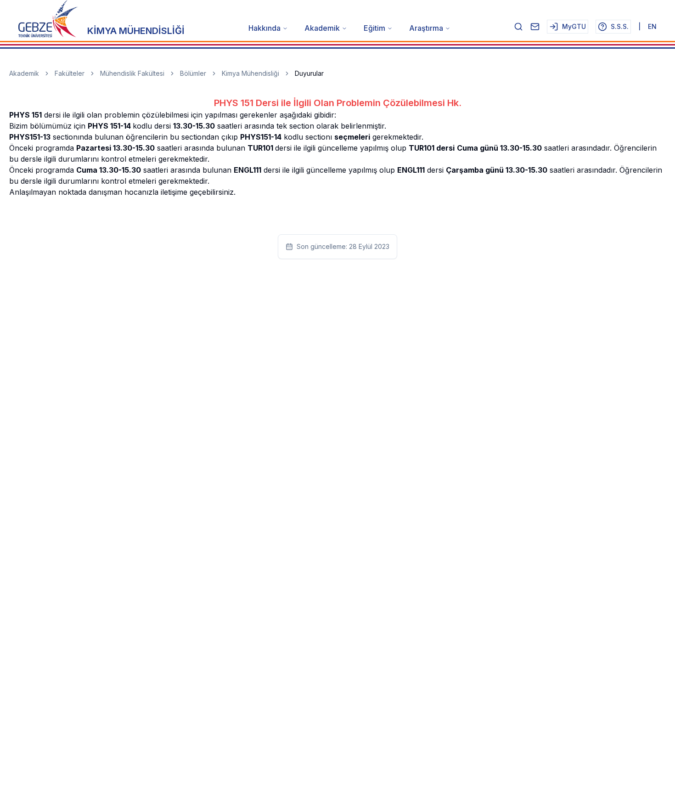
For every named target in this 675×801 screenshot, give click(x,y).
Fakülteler (69, 73)
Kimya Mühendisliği (250, 73)
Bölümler (193, 73)
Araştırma (426, 28)
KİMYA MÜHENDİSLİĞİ (136, 30)
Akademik (322, 28)
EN (652, 26)
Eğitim (374, 28)
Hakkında (264, 28)
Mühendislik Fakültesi (132, 73)
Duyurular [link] (309, 73)
